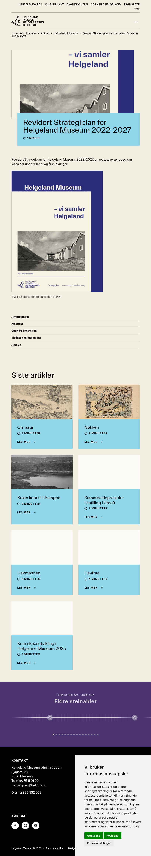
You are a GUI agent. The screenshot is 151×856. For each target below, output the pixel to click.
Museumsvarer (31, 4)
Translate (132, 4)
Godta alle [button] (93, 835)
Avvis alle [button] (112, 835)
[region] (75, 714)
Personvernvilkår (55, 848)
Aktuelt (16, 344)
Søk (137, 9)
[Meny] (136, 22)
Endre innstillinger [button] (99, 843)
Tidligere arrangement (26, 337)
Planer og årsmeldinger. (51, 164)
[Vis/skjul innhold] (134, 717)
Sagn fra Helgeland (106, 4)
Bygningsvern (77, 4)
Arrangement (20, 316)
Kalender (17, 323)
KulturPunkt (54, 4)
